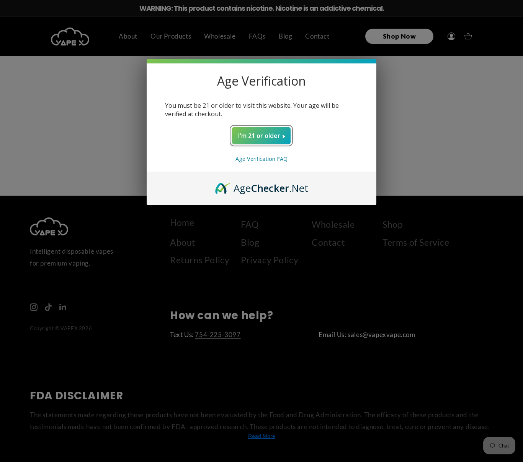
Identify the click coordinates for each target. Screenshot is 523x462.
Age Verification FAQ (261, 158)
